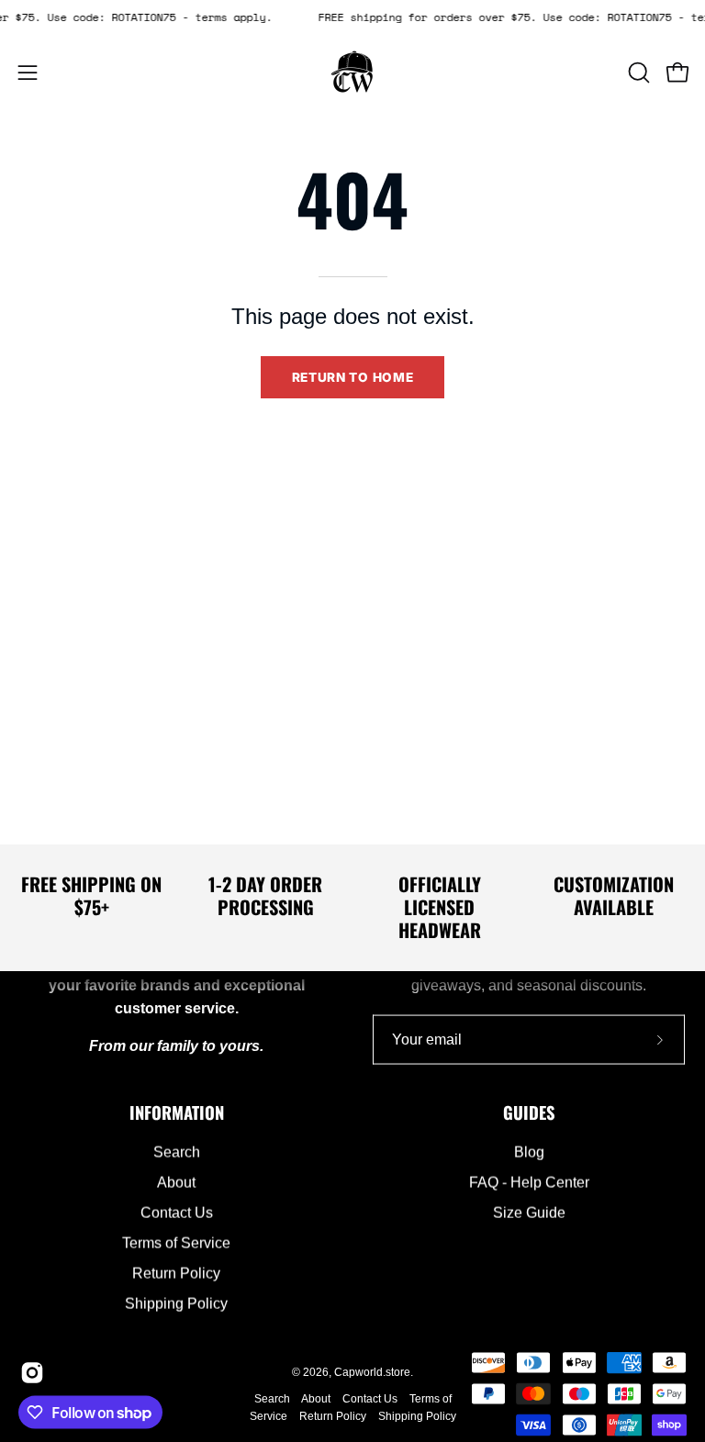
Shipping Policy (176, 1304)
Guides (529, 1112)
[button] (637, 72)
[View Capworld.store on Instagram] (28, 1373)
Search (176, 1152)
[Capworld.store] (352, 72)
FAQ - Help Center (529, 1182)
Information (176, 1112)
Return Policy (176, 1273)
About (176, 1182)
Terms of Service (176, 1243)
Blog (529, 1152)
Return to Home (353, 377)
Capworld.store (372, 1372)
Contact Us (176, 1213)
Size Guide (529, 1213)
